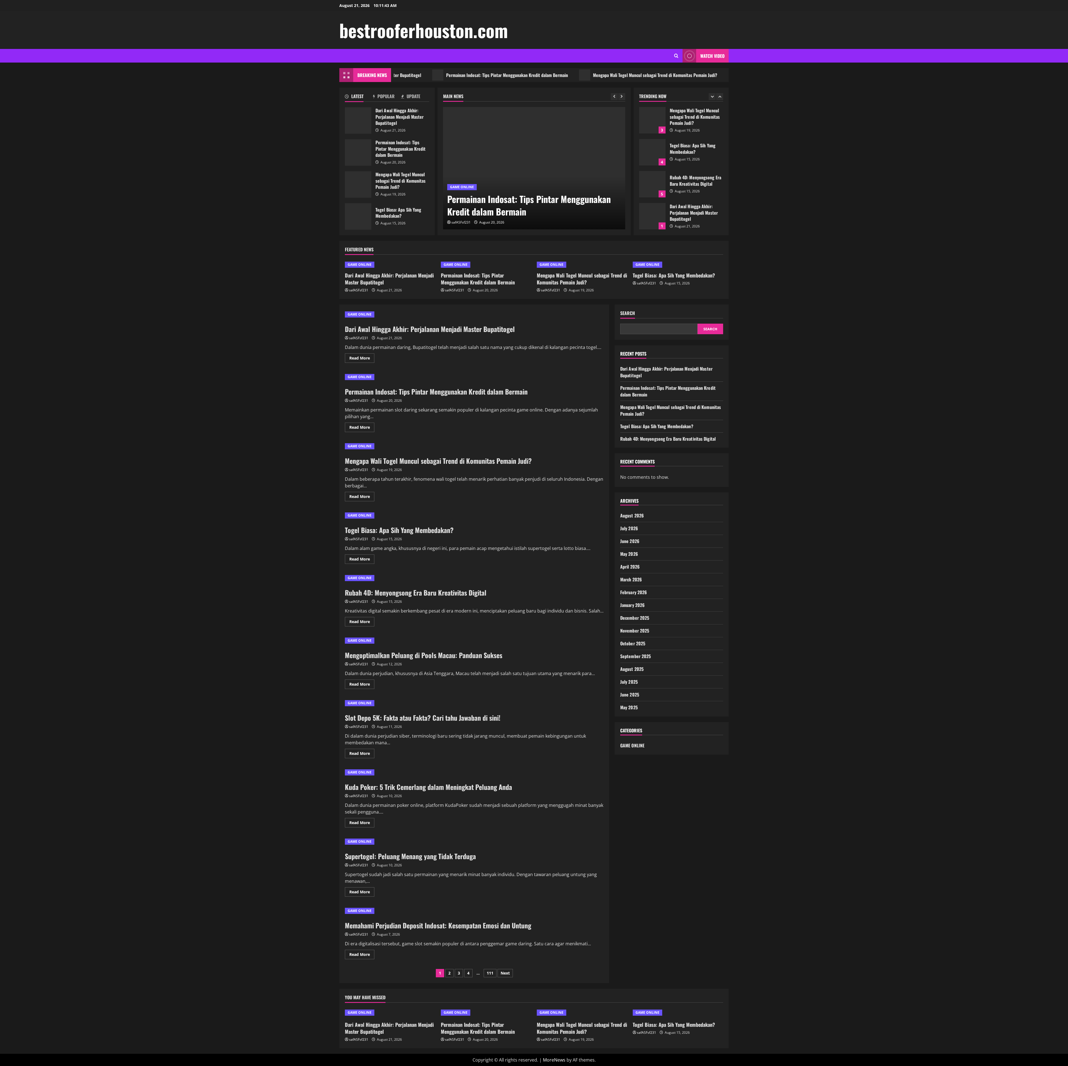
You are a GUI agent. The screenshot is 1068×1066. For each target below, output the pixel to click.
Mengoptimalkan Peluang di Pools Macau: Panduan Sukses (423, 655)
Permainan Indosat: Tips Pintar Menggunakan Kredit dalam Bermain (463, 75)
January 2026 (632, 605)
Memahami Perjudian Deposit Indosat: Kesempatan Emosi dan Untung (438, 925)
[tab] (359, 97)
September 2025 (635, 656)
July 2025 (629, 681)
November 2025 (634, 630)
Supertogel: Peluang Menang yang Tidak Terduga (410, 856)
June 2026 (629, 541)
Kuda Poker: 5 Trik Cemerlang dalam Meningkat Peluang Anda (428, 787)
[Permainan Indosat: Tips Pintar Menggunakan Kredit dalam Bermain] (534, 168)
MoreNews (554, 1060)
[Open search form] (676, 55)
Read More (361, 359)
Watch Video (712, 56)
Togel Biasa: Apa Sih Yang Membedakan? (734, 75)
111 (490, 973)
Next (505, 973)
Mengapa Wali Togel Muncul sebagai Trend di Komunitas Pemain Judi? (611, 75)
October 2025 (632, 643)
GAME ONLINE (462, 187)
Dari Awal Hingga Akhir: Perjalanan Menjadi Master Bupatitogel (358, 120)
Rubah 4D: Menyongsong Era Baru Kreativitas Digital (652, 152)
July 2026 (629, 528)
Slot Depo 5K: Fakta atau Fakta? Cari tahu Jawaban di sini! (422, 718)
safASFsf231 (461, 222)
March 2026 (631, 579)
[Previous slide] (614, 96)
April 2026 (630, 566)
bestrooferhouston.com (423, 30)
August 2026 (632, 515)
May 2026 (629, 554)
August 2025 (632, 669)
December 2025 (634, 617)
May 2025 (629, 707)
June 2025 (629, 694)
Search (627, 313)
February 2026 (633, 592)
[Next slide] (621, 96)
